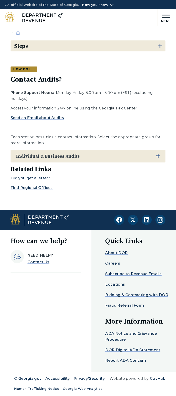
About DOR (116, 253)
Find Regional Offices (32, 188)
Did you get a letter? (30, 178)
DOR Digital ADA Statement (132, 350)
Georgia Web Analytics (83, 389)
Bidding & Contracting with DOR (136, 295)
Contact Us (38, 262)
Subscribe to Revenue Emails (133, 274)
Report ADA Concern (125, 360)
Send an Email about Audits (37, 118)
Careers (112, 263)
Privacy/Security (89, 378)
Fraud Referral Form (124, 305)
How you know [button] (95, 5)
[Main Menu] (164, 17)
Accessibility (57, 378)
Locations (115, 284)
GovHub (157, 378)
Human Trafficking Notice (36, 389)
